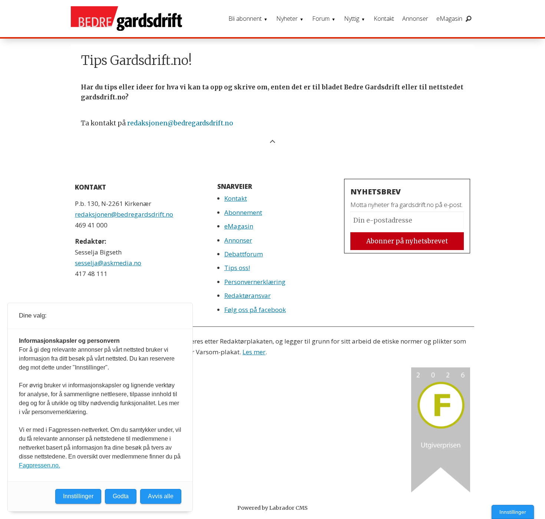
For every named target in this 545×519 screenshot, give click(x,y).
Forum (321, 18)
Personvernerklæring (254, 281)
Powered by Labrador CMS (272, 508)
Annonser (415, 18)
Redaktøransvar (247, 295)
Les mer (253, 352)
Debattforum (243, 254)
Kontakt (384, 18)
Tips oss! (237, 267)
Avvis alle (161, 496)
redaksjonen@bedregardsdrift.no (180, 123)
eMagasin (449, 18)
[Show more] (272, 141)
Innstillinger (512, 512)
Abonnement (243, 212)
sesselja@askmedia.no (108, 263)
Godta (121, 496)
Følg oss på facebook (255, 309)
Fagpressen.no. (39, 465)
